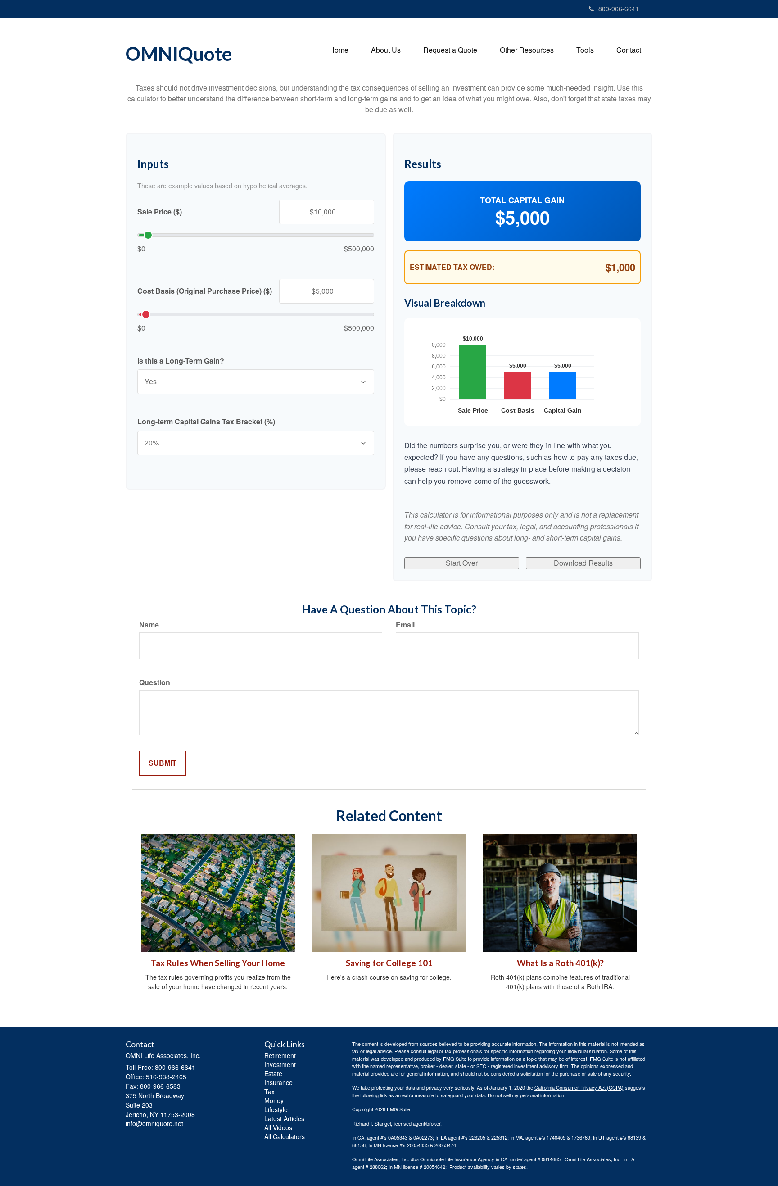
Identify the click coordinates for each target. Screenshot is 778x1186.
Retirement (280, 1055)
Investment (280, 1064)
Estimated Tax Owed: (452, 267)
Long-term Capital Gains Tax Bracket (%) (206, 422)
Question (154, 682)
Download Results (583, 563)
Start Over (462, 563)
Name (149, 625)
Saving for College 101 (389, 963)
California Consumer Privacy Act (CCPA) (579, 1087)
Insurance (278, 1082)
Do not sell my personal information (526, 1095)
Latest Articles (284, 1118)
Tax (269, 1091)
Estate (273, 1073)
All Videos (278, 1127)
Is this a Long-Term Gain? (180, 361)
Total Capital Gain (522, 200)
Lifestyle (276, 1109)
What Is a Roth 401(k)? (560, 963)
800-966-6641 (618, 8)
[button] (386, 50)
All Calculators (284, 1136)
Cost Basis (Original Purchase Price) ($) (204, 291)
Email (405, 625)
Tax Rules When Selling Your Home (218, 963)
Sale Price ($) (159, 212)
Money (274, 1100)
